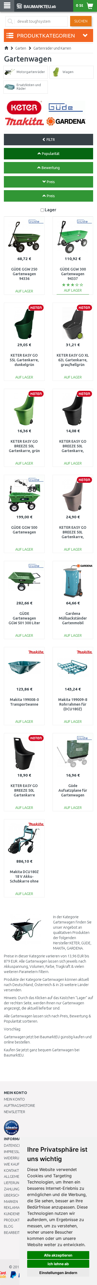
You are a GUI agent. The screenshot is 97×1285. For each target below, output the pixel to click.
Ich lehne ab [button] (58, 1264)
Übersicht (13, 1195)
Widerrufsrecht (18, 1158)
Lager (50, 209)
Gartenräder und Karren (52, 48)
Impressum (13, 1152)
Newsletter (14, 1112)
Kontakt (11, 1170)
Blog (8, 1226)
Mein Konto (14, 1099)
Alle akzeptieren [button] (58, 1255)
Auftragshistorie (19, 1105)
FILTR (50, 139)
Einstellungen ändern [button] (58, 1272)
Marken (11, 1201)
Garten (20, 48)
